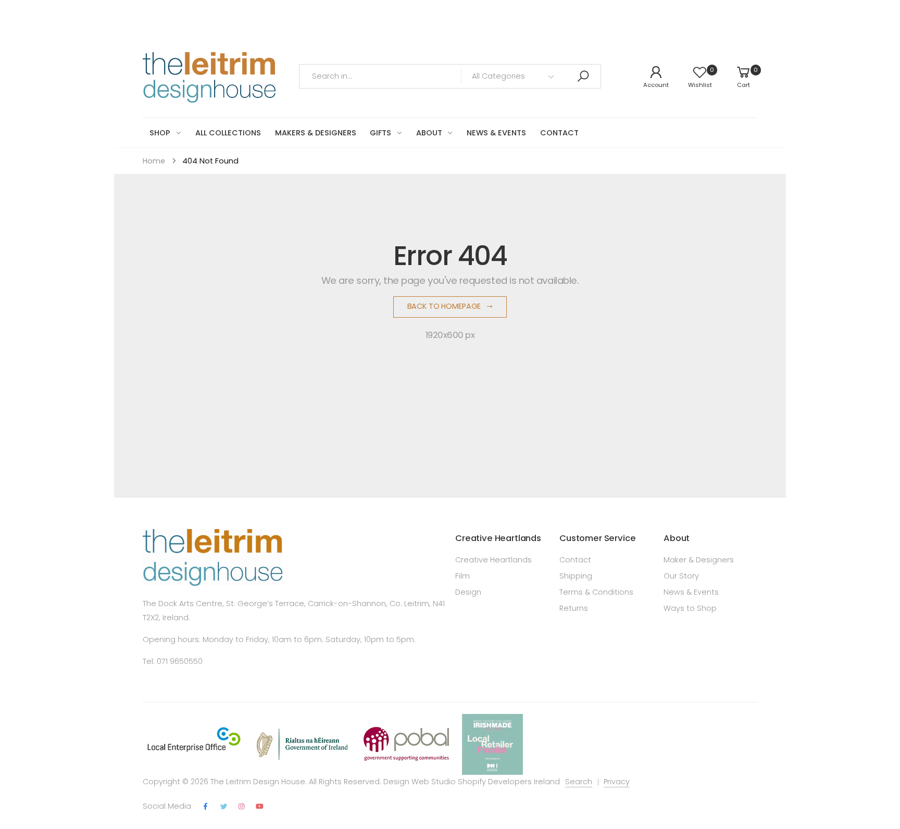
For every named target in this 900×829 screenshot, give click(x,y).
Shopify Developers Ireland (509, 781)
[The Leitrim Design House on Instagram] (241, 806)
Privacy (617, 781)
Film (462, 576)
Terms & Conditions (596, 592)
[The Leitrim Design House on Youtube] (260, 806)
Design (468, 592)
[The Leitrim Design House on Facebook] (205, 806)
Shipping (575, 576)
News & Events (691, 592)
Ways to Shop (690, 608)
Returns (573, 608)
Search (578, 781)
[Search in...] (583, 76)
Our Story (681, 576)
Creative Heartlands (493, 560)
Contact (575, 560)
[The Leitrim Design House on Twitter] (223, 806)
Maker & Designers (699, 560)
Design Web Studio (419, 781)
